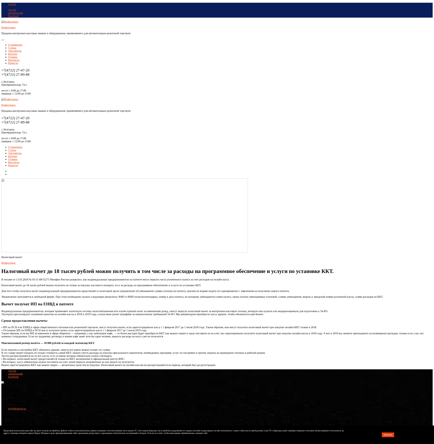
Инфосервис (8, 27)
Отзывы (12, 57)
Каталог (12, 53)
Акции (12, 4)
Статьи (12, 47)
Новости (13, 63)
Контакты (13, 60)
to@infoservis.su (17, 408)
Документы (15, 50)
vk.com (12, 9)
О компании (15, 44)
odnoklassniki (15, 13)
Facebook (13, 16)
